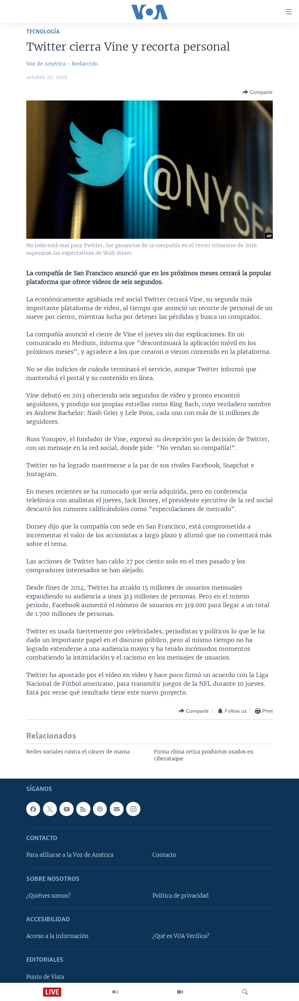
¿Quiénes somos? (48, 895)
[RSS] (83, 809)
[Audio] (115, 992)
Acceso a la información (57, 936)
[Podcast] (100, 809)
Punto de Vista (45, 976)
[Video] (180, 992)
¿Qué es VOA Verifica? (180, 936)
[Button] (257, 92)
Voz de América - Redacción (62, 63)
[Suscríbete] (117, 809)
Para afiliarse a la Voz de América (69, 855)
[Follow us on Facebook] (33, 809)
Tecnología (42, 32)
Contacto (164, 855)
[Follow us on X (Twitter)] (50, 809)
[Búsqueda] (245, 992)
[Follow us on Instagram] (133, 809)
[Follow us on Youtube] (66, 809)
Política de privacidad (180, 895)
